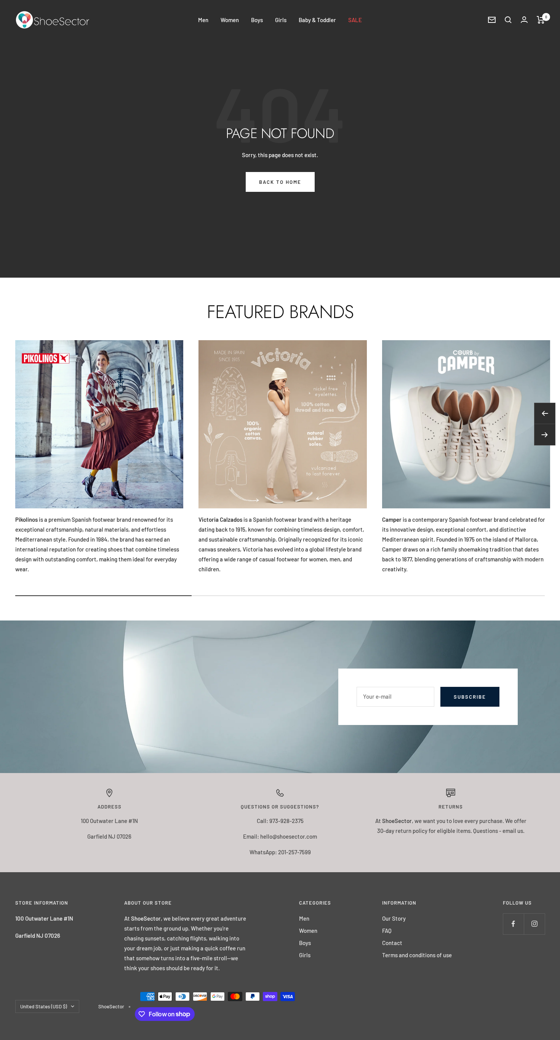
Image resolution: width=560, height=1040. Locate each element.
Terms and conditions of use (417, 955)
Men (203, 19)
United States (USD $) (43, 1006)
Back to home (280, 182)
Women (230, 19)
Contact (392, 942)
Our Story (394, 918)
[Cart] (541, 20)
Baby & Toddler (317, 19)
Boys (257, 19)
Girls (280, 19)
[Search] (508, 19)
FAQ (387, 930)
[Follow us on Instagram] (534, 923)
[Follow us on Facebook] (513, 923)
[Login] (524, 19)
